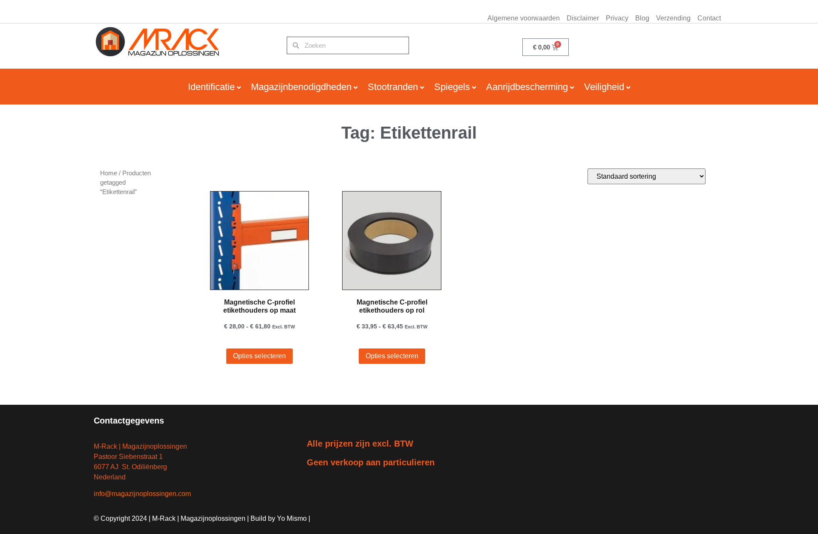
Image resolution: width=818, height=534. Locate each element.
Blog (642, 18)
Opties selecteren (259, 356)
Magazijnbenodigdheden (301, 86)
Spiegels (452, 86)
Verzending (673, 18)
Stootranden (393, 86)
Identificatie (211, 86)
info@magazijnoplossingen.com (142, 493)
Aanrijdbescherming (527, 86)
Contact (709, 18)
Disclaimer (583, 18)
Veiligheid (604, 86)
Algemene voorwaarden (523, 18)
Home (108, 173)
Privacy (617, 18)
